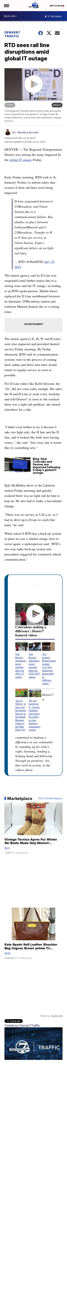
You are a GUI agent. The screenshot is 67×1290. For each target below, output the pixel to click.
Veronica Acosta (27, 132)
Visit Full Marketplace (50, 798)
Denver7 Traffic (12, 34)
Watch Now (56, 6)
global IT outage (20, 159)
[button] (21, 660)
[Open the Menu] (6, 5)
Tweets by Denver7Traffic (22, 1025)
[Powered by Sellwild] (57, 1016)
